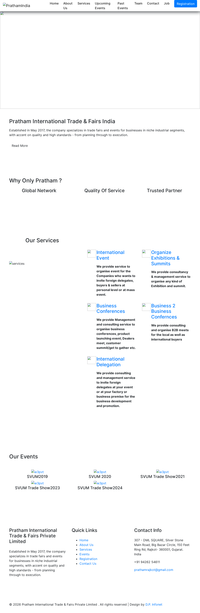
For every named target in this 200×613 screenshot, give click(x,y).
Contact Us (87, 563)
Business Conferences (110, 308)
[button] (15, 60)
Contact (153, 3)
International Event (110, 255)
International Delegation (110, 361)
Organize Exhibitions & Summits (165, 257)
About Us (67, 5)
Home (54, 3)
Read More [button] (20, 146)
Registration (186, 4)
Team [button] (138, 3)
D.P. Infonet (154, 604)
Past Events (123, 5)
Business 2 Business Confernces (164, 311)
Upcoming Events (102, 5)
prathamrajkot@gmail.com (153, 570)
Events (84, 554)
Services (84, 3)
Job (167, 3)
